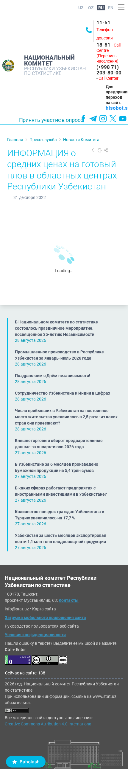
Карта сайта (44, 609)
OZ (91, 7)
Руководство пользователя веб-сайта (42, 626)
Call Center (108, 78)
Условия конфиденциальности (35, 634)
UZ (81, 7)
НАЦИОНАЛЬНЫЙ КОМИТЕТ (49, 60)
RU (101, 7)
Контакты (69, 600)
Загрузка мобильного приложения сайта (45, 617)
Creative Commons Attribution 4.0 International (48, 724)
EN (110, 7)
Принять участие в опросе (51, 120)
